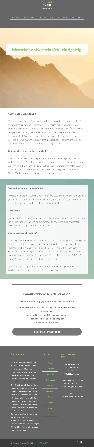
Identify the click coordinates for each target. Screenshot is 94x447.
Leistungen (50, 369)
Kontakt (50, 402)
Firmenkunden (50, 380)
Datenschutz (50, 408)
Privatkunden (50, 374)
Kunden (50, 397)
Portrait (50, 363)
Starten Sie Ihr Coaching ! (47, 331)
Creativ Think (43, 442)
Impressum (50, 414)
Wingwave (50, 386)
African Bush (50, 391)
